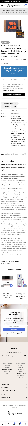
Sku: (2, 111)
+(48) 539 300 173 (21, 373)
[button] (11, 285)
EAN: (2, 113)
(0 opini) (24, 59)
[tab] (2, 154)
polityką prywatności (8, 90)
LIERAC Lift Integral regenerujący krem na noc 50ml (7, 295)
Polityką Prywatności (21, 333)
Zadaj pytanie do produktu (10, 103)
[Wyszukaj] (8, 424)
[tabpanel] (14, 209)
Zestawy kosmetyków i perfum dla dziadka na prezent (17, 137)
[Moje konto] (25, 424)
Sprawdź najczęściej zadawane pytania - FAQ (14, 356)
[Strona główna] (3, 424)
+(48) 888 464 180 (7, 369)
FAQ (15, 106)
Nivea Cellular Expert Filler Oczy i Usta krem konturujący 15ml (21, 296)
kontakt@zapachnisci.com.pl (14, 352)
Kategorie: (4, 116)
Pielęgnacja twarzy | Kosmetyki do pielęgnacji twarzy (18, 129)
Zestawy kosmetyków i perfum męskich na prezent (18, 146)
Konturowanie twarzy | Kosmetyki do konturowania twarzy (21, 292)
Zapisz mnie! (14, 329)
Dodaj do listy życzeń (25, 51)
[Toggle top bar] (26, 1)
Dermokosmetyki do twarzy (7, 291)
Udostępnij (6, 106)
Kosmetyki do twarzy (14, 10)
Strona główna (6, 10)
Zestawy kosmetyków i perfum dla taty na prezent (18, 141)
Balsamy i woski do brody (11, 12)
